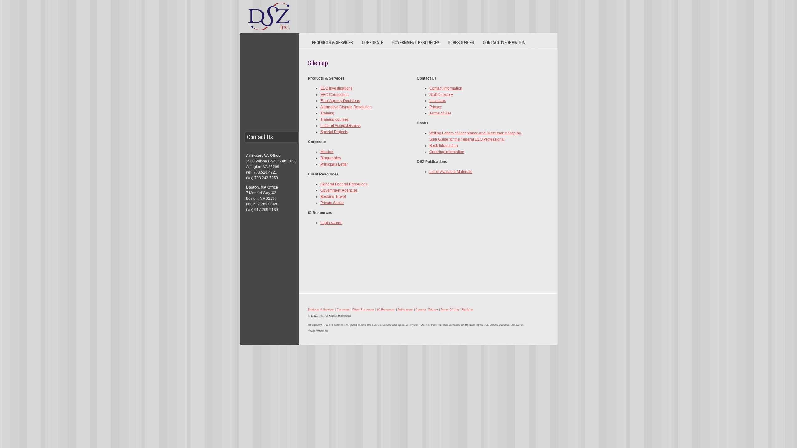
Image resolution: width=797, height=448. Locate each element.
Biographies (330, 158)
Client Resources (363, 309)
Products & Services (321, 309)
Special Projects (334, 132)
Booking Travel (333, 196)
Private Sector (332, 203)
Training (327, 113)
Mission (326, 152)
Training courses (334, 119)
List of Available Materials (450, 172)
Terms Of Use (450, 309)
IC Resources (386, 309)
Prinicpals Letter (334, 164)
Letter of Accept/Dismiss (340, 126)
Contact (421, 309)
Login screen (331, 223)
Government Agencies (339, 190)
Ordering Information (446, 152)
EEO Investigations (336, 88)
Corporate (343, 309)
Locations (437, 101)
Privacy (435, 107)
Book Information (443, 145)
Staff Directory (441, 94)
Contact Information (445, 88)
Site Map (467, 309)
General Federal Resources (343, 184)
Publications (405, 309)
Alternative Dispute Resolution (346, 107)
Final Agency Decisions (340, 101)
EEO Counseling (334, 94)
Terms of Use (440, 113)
